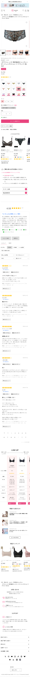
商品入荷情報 (13, 129)
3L (12, 101)
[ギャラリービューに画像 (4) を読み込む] (21, 53)
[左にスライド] (1, 52)
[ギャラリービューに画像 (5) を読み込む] (27, 53)
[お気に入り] (23, 10)
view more (15, 537)
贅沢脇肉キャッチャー (18, 14)
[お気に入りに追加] (28, 22)
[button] (2, 10)
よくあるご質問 (5, 129)
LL (8, 101)
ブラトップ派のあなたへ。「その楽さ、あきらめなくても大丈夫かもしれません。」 (18, 522)
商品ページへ (12, 503)
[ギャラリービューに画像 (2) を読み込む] (9, 53)
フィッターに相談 (7, 126)
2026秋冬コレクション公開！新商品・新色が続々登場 (18, 514)
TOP (2, 14)
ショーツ (10, 14)
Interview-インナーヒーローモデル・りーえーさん (18, 531)
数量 (2, 110)
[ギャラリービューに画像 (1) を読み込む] (3, 53)
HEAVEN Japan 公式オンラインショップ (12, 674)
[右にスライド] (29, 52)
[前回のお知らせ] (2, 1)
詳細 (15, 105)
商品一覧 (6, 14)
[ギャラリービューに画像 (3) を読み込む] (15, 53)
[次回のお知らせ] (27, 1)
